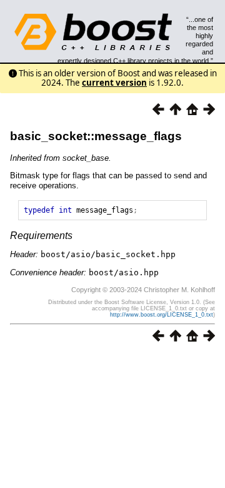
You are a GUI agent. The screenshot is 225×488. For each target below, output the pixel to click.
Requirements (41, 235)
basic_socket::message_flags (96, 136)
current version (114, 82)
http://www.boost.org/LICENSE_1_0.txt (161, 315)
